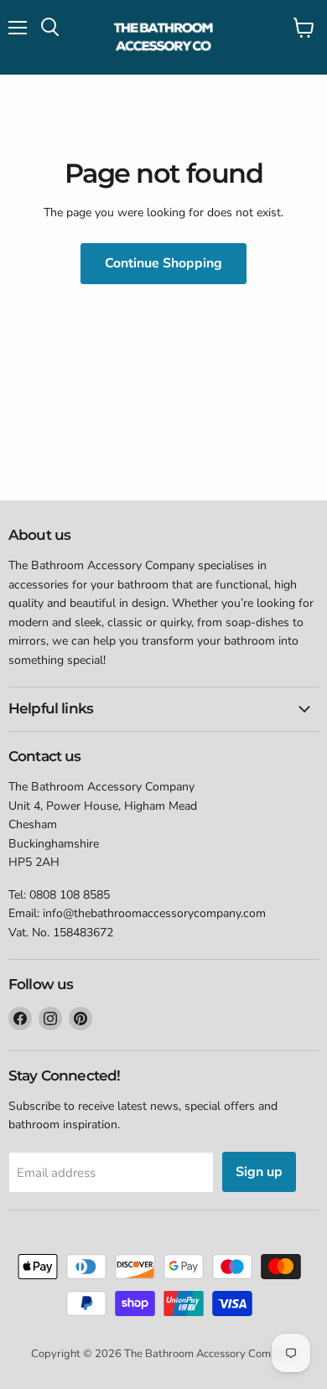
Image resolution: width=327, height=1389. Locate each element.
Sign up (259, 1172)
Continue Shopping (163, 263)
